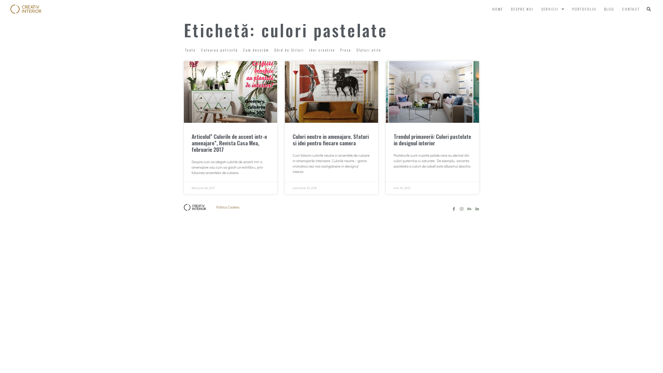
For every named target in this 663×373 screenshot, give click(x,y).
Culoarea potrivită (219, 50)
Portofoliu (584, 9)
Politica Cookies (228, 207)
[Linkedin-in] (477, 209)
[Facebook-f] (454, 209)
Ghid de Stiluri (289, 50)
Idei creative (322, 50)
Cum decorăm (256, 50)
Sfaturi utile (368, 50)
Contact (631, 9)
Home (497, 9)
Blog (609, 9)
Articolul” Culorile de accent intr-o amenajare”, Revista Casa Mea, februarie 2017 (229, 142)
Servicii (549, 9)
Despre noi (522, 9)
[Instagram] (462, 209)
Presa (345, 50)
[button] (649, 9)
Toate (190, 50)
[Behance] (469, 209)
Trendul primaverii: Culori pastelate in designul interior (432, 139)
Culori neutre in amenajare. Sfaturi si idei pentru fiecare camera (331, 139)
